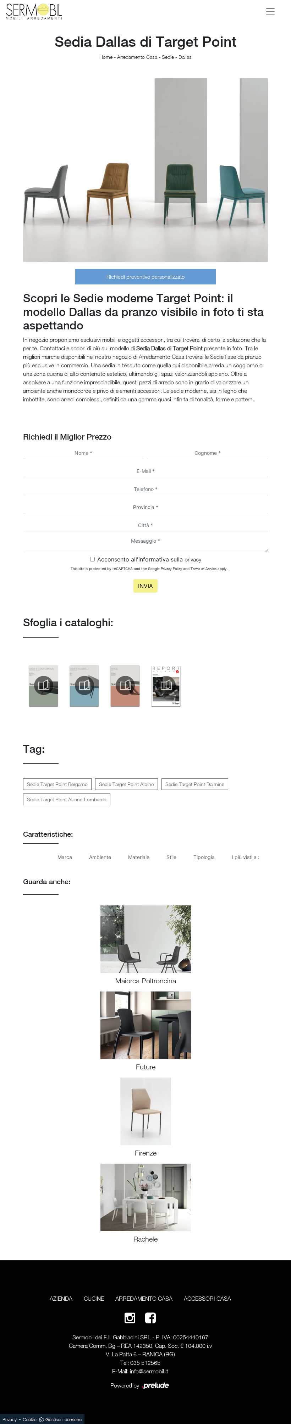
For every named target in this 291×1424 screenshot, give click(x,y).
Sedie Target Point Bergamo (57, 784)
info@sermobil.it (149, 1371)
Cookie (30, 1419)
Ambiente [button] (100, 857)
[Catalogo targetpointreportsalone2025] (166, 685)
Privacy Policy (171, 568)
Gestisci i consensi (63, 1419)
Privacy (9, 1419)
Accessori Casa (207, 1298)
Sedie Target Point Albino (126, 784)
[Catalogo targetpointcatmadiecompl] (43, 685)
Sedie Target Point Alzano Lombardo (66, 799)
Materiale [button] (138, 857)
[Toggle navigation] (270, 11)
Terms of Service (203, 568)
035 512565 (145, 1363)
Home (105, 57)
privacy (193, 559)
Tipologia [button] (204, 857)
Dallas (185, 57)
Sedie (168, 57)
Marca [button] (64, 857)
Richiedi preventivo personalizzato (145, 276)
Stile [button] (171, 857)
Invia (145, 585)
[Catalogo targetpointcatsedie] (84, 685)
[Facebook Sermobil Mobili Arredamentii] (150, 1317)
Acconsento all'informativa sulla (149, 559)
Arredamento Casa (137, 57)
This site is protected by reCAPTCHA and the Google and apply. (149, 568)
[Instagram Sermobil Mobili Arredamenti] (130, 1317)
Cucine (94, 1298)
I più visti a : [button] (245, 857)
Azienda (61, 1298)
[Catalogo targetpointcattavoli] (125, 685)
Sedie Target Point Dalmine (194, 784)
